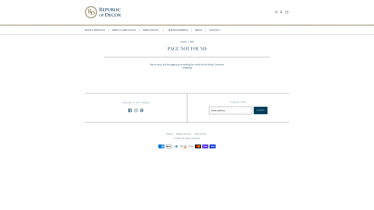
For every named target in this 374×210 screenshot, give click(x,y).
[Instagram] (136, 110)
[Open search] (276, 12)
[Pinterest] (141, 110)
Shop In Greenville (124, 30)
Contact (214, 30)
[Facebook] (130, 110)
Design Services (95, 30)
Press (198, 30)
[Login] (281, 12)
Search (169, 133)
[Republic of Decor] (103, 12)
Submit (261, 110)
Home (183, 41)
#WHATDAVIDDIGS (177, 30)
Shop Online (200, 133)
